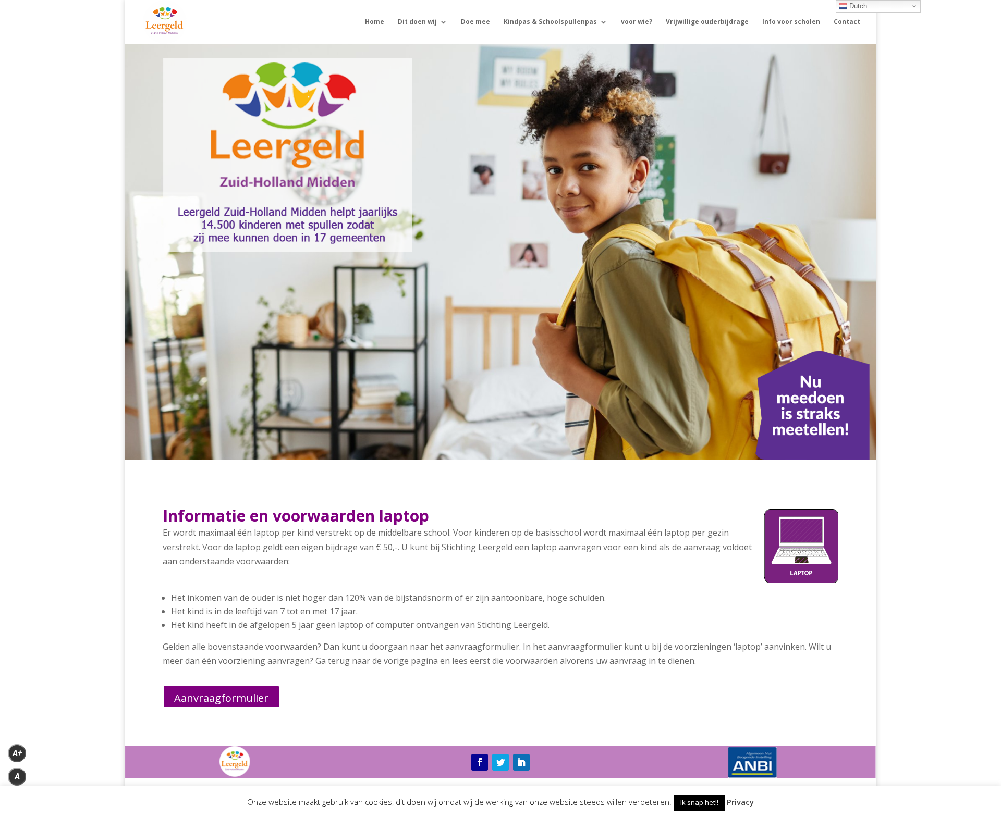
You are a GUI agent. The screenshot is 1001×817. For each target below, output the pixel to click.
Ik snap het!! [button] (699, 802)
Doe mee (475, 22)
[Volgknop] (479, 762)
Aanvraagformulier (221, 698)
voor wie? (636, 22)
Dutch (857, 6)
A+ (17, 753)
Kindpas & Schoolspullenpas (550, 22)
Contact (847, 22)
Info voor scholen (791, 22)
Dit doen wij (417, 22)
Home (374, 22)
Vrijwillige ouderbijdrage (707, 22)
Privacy (740, 802)
